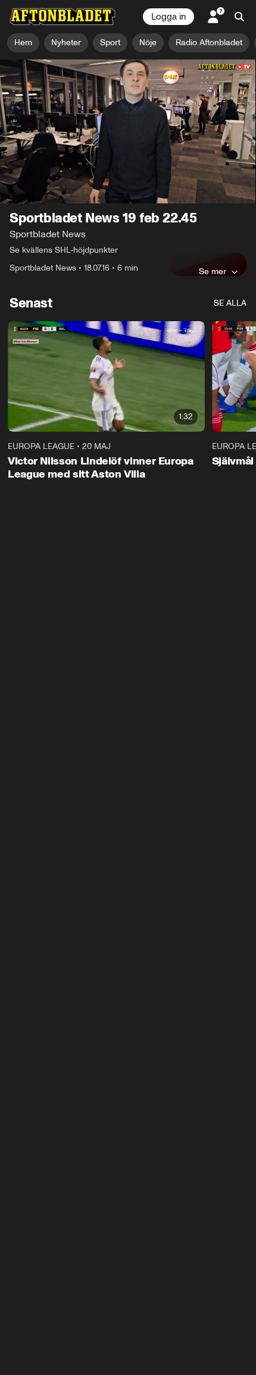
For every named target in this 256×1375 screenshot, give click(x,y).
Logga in (168, 16)
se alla (230, 303)
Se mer (212, 271)
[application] (128, 131)
